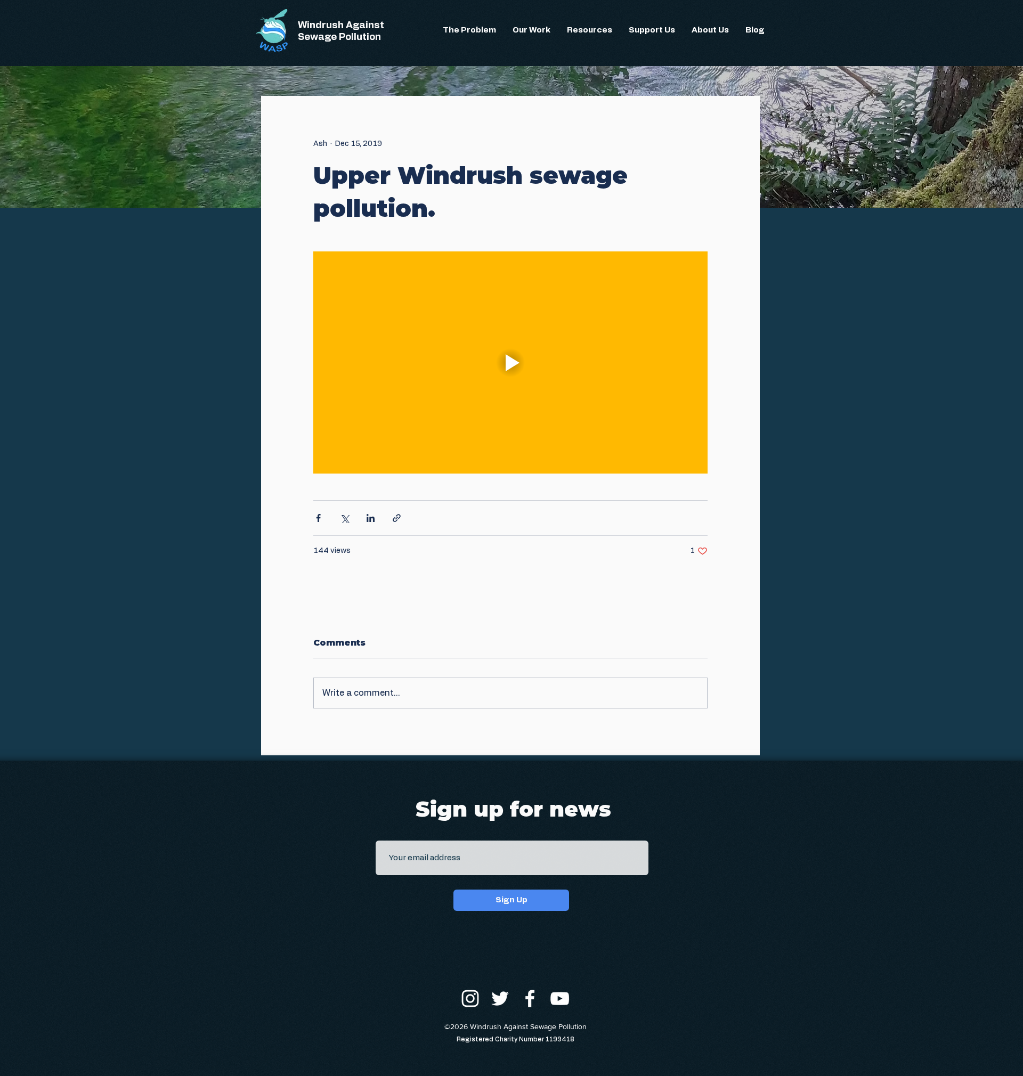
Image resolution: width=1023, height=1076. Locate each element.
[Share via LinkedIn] (371, 518)
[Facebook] (529, 998)
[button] (469, 30)
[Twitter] (500, 998)
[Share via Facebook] (318, 518)
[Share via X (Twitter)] (344, 518)
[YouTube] (559, 998)
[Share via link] (397, 518)
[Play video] (510, 362)
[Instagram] (470, 998)
